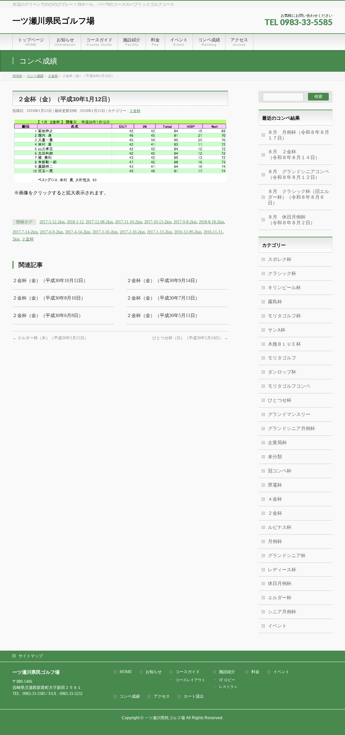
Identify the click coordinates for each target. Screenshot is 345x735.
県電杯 (275, 485)
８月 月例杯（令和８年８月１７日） (298, 135)
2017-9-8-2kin (185, 222)
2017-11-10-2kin (128, 222)
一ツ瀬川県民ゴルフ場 (53, 20)
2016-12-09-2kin (187, 232)
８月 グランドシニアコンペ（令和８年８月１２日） (298, 174)
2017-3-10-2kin (105, 232)
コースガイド (188, 672)
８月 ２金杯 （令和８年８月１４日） (296, 154)
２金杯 (134, 111)
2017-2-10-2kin (132, 232)
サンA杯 (276, 330)
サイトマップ (31, 656)
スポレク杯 (279, 259)
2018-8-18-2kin (211, 222)
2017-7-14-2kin (25, 232)
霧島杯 (275, 301)
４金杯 (275, 499)
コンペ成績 (130, 696)
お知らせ (154, 672)
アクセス (162, 696)
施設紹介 (227, 672)
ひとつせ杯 (279, 400)
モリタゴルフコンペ (289, 386)
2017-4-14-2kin (77, 232)
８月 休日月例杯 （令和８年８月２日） (300, 220)
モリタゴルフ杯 (284, 315)
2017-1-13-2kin (159, 232)
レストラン (228, 687)
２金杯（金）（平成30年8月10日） (49, 298)
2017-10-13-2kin (157, 222)
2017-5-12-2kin (52, 222)
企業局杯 (277, 442)
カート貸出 (194, 696)
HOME (126, 672)
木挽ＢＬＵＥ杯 (284, 344)
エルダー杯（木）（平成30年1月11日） (50, 338)
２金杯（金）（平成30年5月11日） (163, 315)
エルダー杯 (279, 597)
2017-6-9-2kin (51, 232)
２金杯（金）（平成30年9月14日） (163, 280)
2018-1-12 (75, 222)
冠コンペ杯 (279, 470)
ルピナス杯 (279, 527)
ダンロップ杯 (282, 372)
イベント (277, 625)
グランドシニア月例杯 (291, 428)
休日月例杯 (279, 583)
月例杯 (275, 541)
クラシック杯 (282, 273)
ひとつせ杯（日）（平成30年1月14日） (190, 338)
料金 (255, 672)
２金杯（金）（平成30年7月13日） (163, 298)
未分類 (275, 456)
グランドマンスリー (289, 414)
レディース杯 (282, 569)
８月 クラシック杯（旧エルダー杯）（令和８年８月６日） (298, 197)
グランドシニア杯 (287, 555)
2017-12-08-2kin (99, 222)
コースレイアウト (190, 680)
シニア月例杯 (282, 611)
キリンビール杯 (284, 287)
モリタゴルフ (282, 357)
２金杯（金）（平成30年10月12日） (50, 280)
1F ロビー (227, 680)
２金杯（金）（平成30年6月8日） (47, 315)
